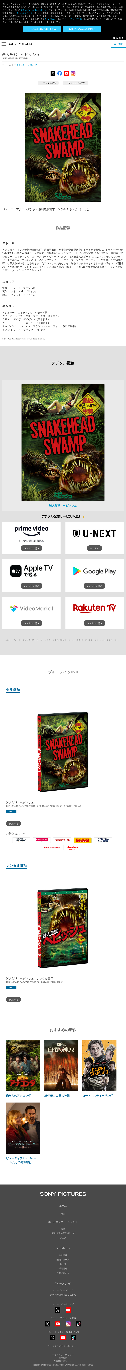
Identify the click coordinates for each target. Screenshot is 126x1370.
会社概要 (63, 1255)
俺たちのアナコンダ (18, 1095)
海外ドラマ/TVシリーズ (63, 1233)
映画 (63, 1213)
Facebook (59, 75)
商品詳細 (13, 823)
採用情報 (63, 1268)
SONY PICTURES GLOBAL (63, 1294)
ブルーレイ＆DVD (76, 83)
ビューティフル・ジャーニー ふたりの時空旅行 (22, 1160)
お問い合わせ (63, 1272)
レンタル (94, 548)
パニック (32, 64)
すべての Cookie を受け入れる (42, 29)
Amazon (21, 842)
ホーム (63, 1205)
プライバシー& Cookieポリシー (34, 9)
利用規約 (63, 1357)
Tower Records (82, 842)
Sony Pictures (51, 19)
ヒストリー (63, 1263)
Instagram (73, 75)
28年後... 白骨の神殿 (57, 1095)
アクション (19, 64)
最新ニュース (63, 1259)
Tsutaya (103, 842)
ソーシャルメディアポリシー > (63, 1345)
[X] (47, 1323)
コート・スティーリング (97, 1095)
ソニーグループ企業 (73, 19)
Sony (116, 38)
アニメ (63, 1237)
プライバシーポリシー (63, 1354)
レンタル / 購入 (31, 548)
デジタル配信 (49, 83)
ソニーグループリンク (63, 1290)
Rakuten (62, 842)
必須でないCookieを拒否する (82, 29)
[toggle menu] (4, 44)
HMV (41, 842)
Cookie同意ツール (24, 13)
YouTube (66, 75)
